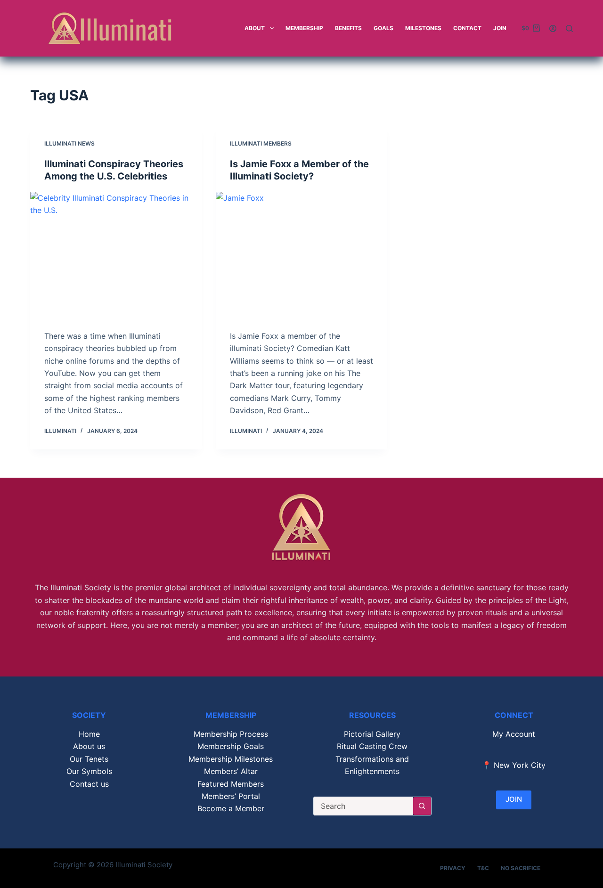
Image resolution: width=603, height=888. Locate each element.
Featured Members (230, 784)
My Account (513, 734)
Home (89, 734)
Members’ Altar (231, 771)
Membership (304, 28)
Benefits (348, 28)
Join (499, 28)
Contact (467, 28)
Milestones (423, 28)
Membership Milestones (230, 759)
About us (89, 746)
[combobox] (363, 806)
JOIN (513, 799)
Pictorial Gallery (372, 734)
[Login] (552, 28)
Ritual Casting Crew (372, 746)
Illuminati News (69, 143)
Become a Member (230, 808)
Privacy (452, 868)
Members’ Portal (231, 796)
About (254, 28)
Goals (383, 28)
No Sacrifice (520, 868)
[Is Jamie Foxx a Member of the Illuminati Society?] (301, 256)
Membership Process (231, 734)
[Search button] (422, 806)
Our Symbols (89, 771)
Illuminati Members (261, 143)
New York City (520, 765)
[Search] (569, 28)
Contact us (89, 784)
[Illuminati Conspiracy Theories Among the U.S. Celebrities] (116, 256)
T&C (483, 868)
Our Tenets (89, 759)
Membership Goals (230, 746)
